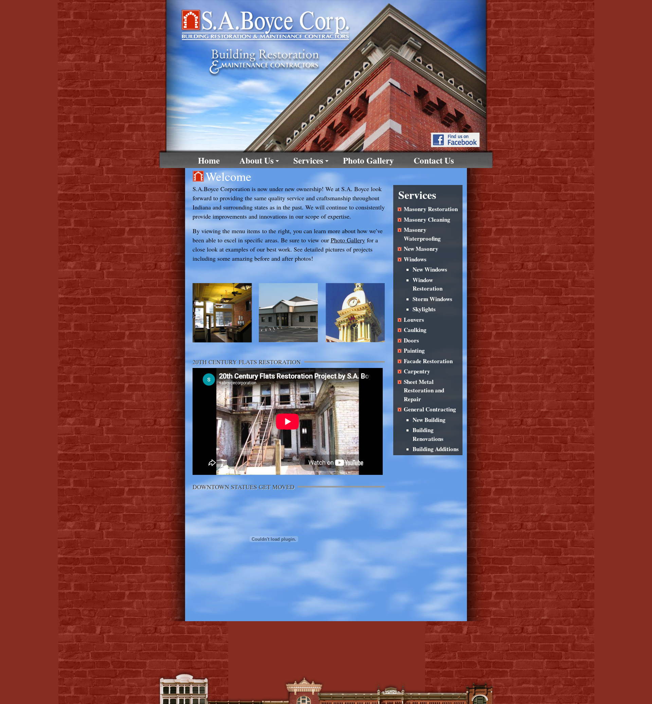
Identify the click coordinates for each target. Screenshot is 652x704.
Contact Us (434, 160)
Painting (414, 350)
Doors (411, 340)
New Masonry (421, 248)
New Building (429, 419)
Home (209, 160)
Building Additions (436, 449)
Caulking (415, 330)
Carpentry (417, 371)
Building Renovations (428, 434)
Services (308, 160)
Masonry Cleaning (427, 219)
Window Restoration (427, 284)
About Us (256, 160)
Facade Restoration (428, 361)
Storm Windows (432, 299)
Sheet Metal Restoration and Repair (424, 390)
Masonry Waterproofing (422, 234)
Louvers (414, 319)
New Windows (430, 269)
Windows (415, 259)
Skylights (424, 309)
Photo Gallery (368, 160)
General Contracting (430, 409)
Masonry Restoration (431, 209)
